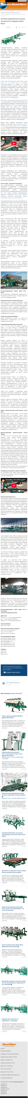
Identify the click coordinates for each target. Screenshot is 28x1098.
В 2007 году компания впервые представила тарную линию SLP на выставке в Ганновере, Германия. (14, 82)
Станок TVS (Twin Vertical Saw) (8, 326)
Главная (3, 12)
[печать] (22, 27)
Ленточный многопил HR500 (8, 435)
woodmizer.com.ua (5, 1088)
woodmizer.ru (4, 1085)
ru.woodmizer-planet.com (6, 1078)
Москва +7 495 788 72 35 (7, 1060)
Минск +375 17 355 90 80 (7, 1066)
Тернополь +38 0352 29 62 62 (8, 1063)
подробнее (4, 728)
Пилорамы (8, 12)
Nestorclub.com (20, 1081)
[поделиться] (19, 27)
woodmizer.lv (4, 1092)
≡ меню (3, 1)
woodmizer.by (4, 1087)
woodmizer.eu (4, 1084)
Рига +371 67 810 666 (6, 1069)
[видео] (16, 27)
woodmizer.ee (4, 1090)
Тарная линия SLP (15, 12)
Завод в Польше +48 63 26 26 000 (9, 1057)
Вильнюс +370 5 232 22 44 (7, 1072)
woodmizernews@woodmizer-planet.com (10, 1075)
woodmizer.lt (4, 1093)
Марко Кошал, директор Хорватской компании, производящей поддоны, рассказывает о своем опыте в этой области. (14, 196)
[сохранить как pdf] (25, 27)
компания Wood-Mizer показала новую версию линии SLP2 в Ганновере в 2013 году (14, 125)
